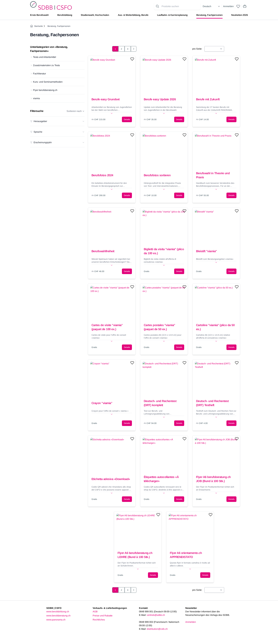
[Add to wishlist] (132, 59)
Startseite (38, 26)
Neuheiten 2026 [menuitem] (239, 15)
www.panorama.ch (55, 619)
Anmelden (228, 6)
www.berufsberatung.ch (58, 615)
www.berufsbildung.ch (57, 611)
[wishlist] (238, 6)
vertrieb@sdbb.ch (156, 615)
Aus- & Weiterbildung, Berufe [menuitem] (133, 15)
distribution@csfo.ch (157, 629)
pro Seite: (197, 49)
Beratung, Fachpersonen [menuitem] (209, 15)
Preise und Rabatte (103, 615)
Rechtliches (99, 619)
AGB (95, 611)
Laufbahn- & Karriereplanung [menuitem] (172, 15)
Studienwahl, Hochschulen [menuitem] (95, 15)
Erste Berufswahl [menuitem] (39, 15)
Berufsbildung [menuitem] (64, 15)
